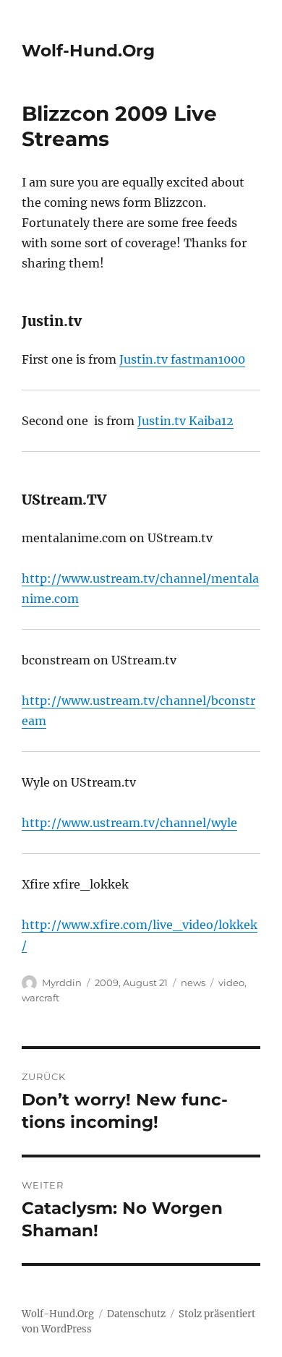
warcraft (40, 997)
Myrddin (62, 982)
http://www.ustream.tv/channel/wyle (129, 823)
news (193, 982)
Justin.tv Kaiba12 (185, 421)
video (231, 982)
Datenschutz (136, 1314)
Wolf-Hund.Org (88, 50)
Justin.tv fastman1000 (182, 359)
